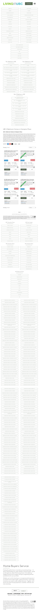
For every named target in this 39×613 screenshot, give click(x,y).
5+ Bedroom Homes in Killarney (10, 511)
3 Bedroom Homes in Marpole (9, 433)
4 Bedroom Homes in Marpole (29, 433)
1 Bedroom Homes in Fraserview (10, 322)
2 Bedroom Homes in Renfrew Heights (29, 358)
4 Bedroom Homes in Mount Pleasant (29, 435)
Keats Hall (29, 232)
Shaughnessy (28, 33)
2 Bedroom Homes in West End (29, 382)
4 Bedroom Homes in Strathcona (29, 464)
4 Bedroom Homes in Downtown (29, 399)
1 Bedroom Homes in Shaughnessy (9, 360)
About (15, 590)
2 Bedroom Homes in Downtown (29, 311)
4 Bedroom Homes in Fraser (29, 408)
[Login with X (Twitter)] (12, 144)
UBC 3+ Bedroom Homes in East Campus (19, 100)
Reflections (10, 262)
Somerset (10, 264)
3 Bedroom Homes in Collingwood (9, 397)
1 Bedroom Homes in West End (9, 382)
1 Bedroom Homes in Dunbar (10, 313)
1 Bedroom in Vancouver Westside (11, 87)
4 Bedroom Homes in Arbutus (29, 388)
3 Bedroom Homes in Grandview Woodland (10, 413)
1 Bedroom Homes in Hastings (9, 327)
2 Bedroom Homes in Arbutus (29, 300)
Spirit (19, 290)
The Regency (29, 262)
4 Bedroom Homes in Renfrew (29, 444)
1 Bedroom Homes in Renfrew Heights (10, 358)
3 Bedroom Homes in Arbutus (9, 388)
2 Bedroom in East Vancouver (28, 89)
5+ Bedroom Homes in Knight (9, 513)
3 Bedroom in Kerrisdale (19, 118)
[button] (10, 8)
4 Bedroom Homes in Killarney (29, 422)
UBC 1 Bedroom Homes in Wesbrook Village (11, 75)
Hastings (29, 17)
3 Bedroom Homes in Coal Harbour (9, 395)
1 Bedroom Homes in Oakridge (9, 349)
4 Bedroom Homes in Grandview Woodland (29, 413)
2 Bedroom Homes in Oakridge (29, 349)
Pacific (19, 281)
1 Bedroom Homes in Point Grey (10, 351)
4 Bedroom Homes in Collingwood (29, 397)
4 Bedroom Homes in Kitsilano (29, 424)
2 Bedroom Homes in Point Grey (29, 351)
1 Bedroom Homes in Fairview (9, 315)
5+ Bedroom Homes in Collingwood (10, 486)
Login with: (5, 143)
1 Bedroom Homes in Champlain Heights (9, 304)
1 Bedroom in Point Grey (11, 78)
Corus (10, 234)
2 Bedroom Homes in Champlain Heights (29, 304)
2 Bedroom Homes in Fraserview (29, 322)
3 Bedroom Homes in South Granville (10, 453)
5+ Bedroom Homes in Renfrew (9, 531)
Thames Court (29, 253)
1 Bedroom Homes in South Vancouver (10, 371)
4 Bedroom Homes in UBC (29, 466)
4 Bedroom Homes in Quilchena (29, 442)
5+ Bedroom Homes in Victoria (10, 555)
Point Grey (10, 42)
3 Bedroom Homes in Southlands (9, 455)
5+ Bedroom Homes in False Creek (9, 495)
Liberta (29, 234)
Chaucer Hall (28, 225)
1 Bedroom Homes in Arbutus (9, 300)
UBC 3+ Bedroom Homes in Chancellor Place (19, 98)
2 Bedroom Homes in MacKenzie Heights (29, 340)
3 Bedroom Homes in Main (10, 431)
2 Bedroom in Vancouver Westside (28, 87)
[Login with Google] (10, 144)
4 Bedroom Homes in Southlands (29, 455)
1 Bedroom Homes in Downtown (10, 311)
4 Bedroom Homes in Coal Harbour (29, 395)
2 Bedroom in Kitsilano (28, 80)
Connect (29, 3)
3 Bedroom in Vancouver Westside (19, 120)
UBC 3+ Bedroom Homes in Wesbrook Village (19, 109)
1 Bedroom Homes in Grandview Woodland (10, 324)
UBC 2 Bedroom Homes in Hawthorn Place (28, 70)
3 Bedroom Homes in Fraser (10, 408)
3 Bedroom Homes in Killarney (10, 422)
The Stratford (29, 264)
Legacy (10, 253)
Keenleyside (19, 279)
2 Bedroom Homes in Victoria (29, 380)
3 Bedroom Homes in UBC (9, 466)
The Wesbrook (19, 292)
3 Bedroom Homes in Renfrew (9, 444)
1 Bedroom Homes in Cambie (10, 302)
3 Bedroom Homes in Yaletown (10, 473)
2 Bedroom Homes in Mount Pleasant (29, 347)
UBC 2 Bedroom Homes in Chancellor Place (28, 65)
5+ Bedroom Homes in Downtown (9, 488)
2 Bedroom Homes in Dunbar (29, 313)
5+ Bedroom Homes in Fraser (9, 497)
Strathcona (19, 49)
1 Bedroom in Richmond (11, 91)
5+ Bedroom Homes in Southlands (9, 542)
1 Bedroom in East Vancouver (11, 89)
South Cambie (28, 35)
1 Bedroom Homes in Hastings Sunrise (10, 329)
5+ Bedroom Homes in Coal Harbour (10, 484)
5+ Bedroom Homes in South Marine (10, 544)
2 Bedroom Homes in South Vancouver (29, 371)
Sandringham (29, 251)
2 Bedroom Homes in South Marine (29, 369)
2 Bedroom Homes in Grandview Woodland (29, 324)
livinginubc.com (18, 593)
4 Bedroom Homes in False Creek (29, 406)
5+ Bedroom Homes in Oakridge (10, 524)
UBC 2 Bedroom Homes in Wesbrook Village (28, 75)
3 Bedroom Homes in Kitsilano (10, 424)
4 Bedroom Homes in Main (29, 431)
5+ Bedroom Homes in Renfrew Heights (9, 533)
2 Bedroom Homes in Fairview (29, 315)
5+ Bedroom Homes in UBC (10, 553)
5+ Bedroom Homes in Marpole (10, 520)
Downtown (10, 19)
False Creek (29, 8)
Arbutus (10, 8)
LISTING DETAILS (7, 169)
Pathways (19, 283)
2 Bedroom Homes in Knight (29, 338)
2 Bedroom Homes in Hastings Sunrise (29, 329)
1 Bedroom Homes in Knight (10, 338)
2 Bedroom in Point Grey (28, 78)
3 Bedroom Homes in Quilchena (10, 442)
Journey (10, 251)
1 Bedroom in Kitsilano (11, 80)
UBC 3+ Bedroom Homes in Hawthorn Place (19, 103)
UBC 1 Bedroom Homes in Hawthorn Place (11, 70)
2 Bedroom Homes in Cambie (29, 302)
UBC (19, 51)
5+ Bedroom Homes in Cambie (9, 479)
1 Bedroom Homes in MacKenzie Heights (9, 340)
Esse (10, 236)
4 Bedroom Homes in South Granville (29, 453)
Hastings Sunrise (29, 19)
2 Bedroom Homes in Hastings (29, 327)
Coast (10, 232)
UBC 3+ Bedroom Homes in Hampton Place (19, 106)
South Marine (29, 42)
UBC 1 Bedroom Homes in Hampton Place (11, 73)
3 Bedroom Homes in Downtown (10, 399)
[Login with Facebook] (8, 144)
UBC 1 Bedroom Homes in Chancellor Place (11, 65)
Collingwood (10, 17)
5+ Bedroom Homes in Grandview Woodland (10, 502)
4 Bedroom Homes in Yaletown (29, 473)
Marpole (10, 35)
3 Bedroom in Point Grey (19, 111)
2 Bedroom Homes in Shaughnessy (29, 360)
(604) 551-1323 (7, 202)
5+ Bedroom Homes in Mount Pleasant (9, 522)
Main (10, 33)
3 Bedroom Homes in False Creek (10, 406)
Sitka (29, 236)
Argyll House (10, 225)
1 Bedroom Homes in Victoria (9, 380)
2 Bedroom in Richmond (28, 91)
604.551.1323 (28, 593)
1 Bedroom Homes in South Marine (9, 369)
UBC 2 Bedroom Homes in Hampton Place (28, 73)
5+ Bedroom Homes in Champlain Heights (10, 481)
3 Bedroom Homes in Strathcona (9, 464)
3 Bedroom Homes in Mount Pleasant (10, 435)
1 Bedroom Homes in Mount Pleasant (10, 347)
